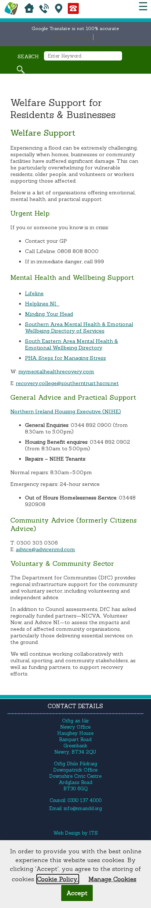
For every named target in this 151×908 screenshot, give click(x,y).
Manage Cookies (112, 879)
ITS (93, 833)
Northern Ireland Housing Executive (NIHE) (65, 411)
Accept (77, 893)
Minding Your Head (49, 314)
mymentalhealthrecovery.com (56, 371)
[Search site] (21, 70)
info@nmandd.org (83, 808)
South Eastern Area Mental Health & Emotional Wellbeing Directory (71, 344)
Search (28, 57)
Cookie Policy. (57, 879)
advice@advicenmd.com (45, 549)
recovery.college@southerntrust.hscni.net (67, 383)
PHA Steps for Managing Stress (65, 358)
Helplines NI (42, 303)
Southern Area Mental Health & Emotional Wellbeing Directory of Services (79, 327)
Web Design (66, 833)
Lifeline (34, 293)
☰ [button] (143, 6)
